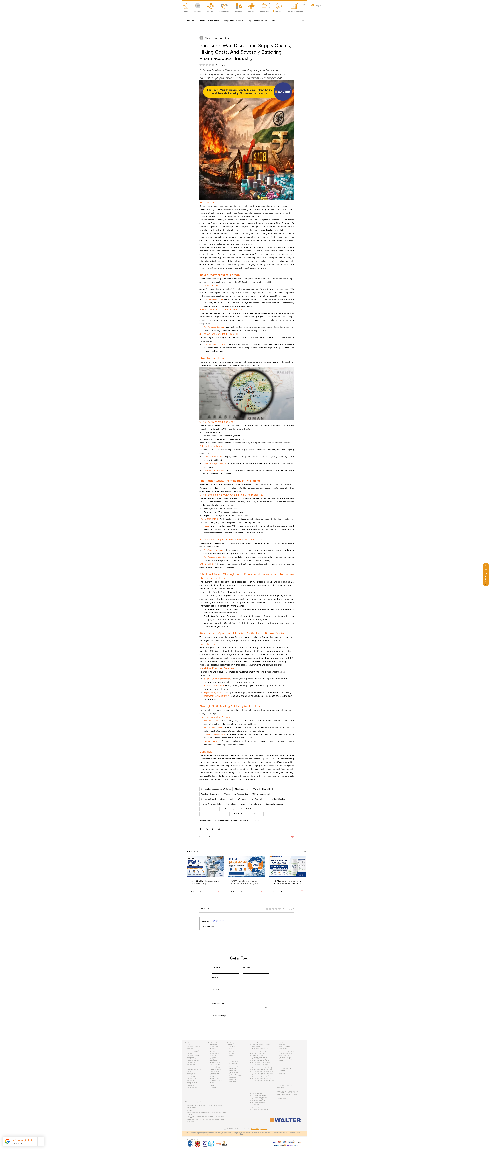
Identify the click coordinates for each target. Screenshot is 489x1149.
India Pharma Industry (259, 799)
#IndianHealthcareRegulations (213, 799)
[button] (304, 4)
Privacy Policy (255, 1129)
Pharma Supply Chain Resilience (225, 820)
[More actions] (292, 37)
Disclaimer (264, 1129)
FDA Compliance (241, 789)
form (241, 1134)
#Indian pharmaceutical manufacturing (216, 789)
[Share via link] (219, 829)
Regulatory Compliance (210, 794)
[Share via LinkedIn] (213, 829)
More (274, 20)
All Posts (190, 20)
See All (303, 851)
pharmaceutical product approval (214, 814)
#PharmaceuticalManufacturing (236, 794)
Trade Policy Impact (238, 814)
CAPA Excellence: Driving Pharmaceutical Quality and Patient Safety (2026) (245, 882)
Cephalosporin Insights (257, 20)
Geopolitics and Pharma (249, 820)
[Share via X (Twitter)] (207, 829)
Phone (215, 990)
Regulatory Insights (228, 809)
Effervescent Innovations (209, 20)
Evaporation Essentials (233, 20)
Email (214, 978)
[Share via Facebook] (200, 829)
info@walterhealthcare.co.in (285, 1100)
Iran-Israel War (256, 814)
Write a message (219, 1015)
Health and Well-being (237, 799)
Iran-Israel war (205, 820)
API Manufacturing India (261, 794)
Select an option (218, 1003)
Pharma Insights (255, 804)
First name (216, 967)
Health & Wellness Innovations (252, 809)
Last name (246, 967)
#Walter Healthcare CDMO (263, 789)
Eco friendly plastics (209, 809)
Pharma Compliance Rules (211, 804)
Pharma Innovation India (235, 804)
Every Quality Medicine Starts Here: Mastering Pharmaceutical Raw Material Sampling (204, 882)
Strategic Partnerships (274, 804)
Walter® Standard (278, 799)
